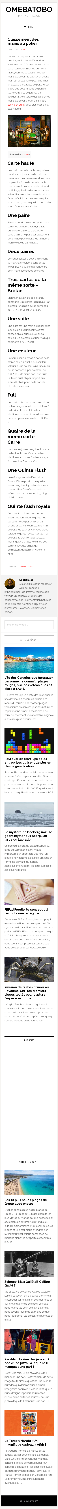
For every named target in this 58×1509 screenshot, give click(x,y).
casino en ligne (16, 104)
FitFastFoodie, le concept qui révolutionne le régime (26, 911)
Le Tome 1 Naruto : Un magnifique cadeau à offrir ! (25, 1442)
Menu (31, 27)
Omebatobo (29, 9)
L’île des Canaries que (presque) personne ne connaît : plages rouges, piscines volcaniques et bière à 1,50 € (28, 683)
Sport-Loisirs (26, 566)
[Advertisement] (27, 1075)
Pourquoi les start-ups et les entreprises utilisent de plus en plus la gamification (27, 762)
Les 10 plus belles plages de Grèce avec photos (25, 1202)
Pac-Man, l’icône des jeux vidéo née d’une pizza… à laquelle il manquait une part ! (28, 1363)
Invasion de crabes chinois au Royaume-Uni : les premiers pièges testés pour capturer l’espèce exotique (26, 992)
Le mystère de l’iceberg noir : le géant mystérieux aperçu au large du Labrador (28, 835)
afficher (25, 154)
